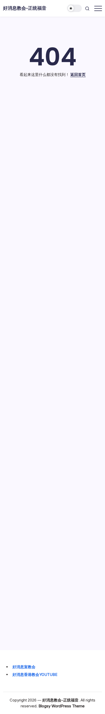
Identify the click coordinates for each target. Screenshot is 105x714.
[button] (74, 8)
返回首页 (78, 74)
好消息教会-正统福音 (24, 8)
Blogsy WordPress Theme (61, 706)
